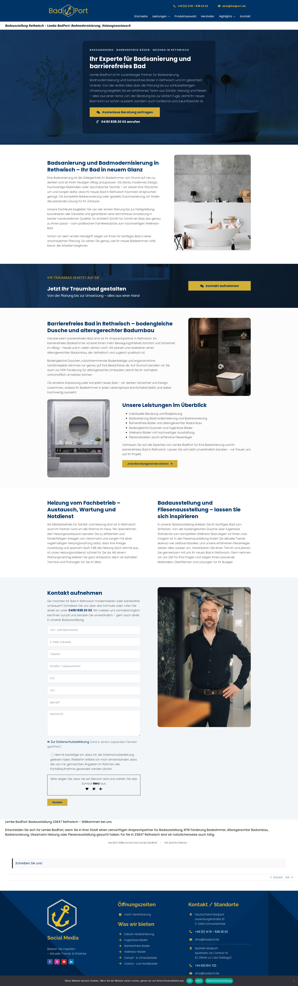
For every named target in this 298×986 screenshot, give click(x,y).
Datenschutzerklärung (219, 980)
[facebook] (50, 961)
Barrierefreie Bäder (137, 946)
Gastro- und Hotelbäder (141, 964)
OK (189, 980)
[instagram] (57, 961)
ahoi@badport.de (207, 939)
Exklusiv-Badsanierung (139, 934)
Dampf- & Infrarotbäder (140, 958)
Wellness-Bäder (135, 952)
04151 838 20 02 (80, 610)
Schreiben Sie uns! (28, 863)
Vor (287, 877)
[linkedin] (71, 961)
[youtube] (64, 961)
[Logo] (68, 5)
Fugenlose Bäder (136, 940)
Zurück (277, 877)
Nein (199, 980)
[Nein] (293, 981)
